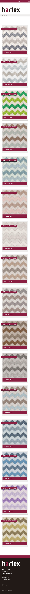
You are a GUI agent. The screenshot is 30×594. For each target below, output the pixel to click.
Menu (5, 15)
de (29, 1)
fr (22, 1)
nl (19, 1)
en (25, 1)
